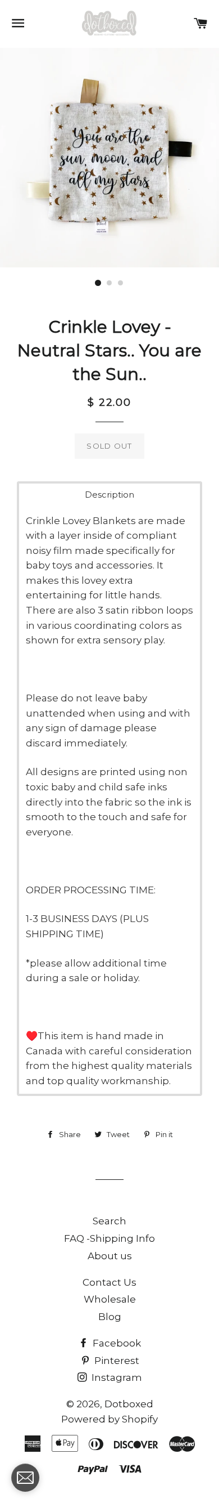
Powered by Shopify (109, 1419)
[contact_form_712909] (25, 1478)
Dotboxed (128, 1404)
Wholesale (110, 1299)
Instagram (115, 1377)
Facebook (115, 1343)
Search (109, 1221)
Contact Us (109, 1282)
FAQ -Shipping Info (109, 1238)
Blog (109, 1316)
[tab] (109, 494)
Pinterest (115, 1360)
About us (110, 1256)
